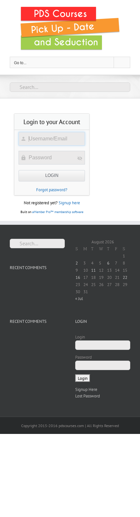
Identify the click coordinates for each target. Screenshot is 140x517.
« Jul (79, 298)
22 (125, 277)
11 (93, 270)
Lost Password (87, 396)
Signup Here (86, 389)
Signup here (69, 203)
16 (78, 277)
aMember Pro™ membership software (57, 212)
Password (83, 357)
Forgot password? (51, 190)
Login (80, 337)
